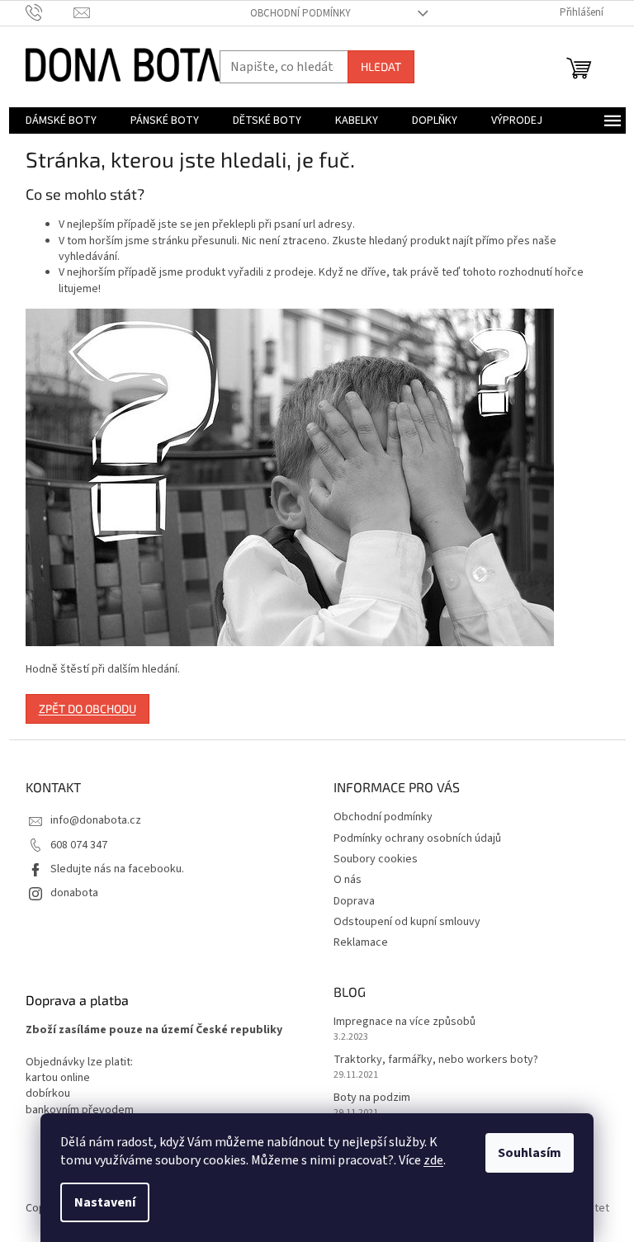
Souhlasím (529, 1153)
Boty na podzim (372, 1098)
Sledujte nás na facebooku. (117, 869)
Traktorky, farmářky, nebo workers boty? (436, 1060)
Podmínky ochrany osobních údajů (417, 838)
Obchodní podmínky (300, 13)
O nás (348, 879)
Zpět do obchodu (87, 708)
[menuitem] (61, 120)
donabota (74, 893)
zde (433, 1160)
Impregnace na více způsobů (405, 1022)
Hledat (381, 66)
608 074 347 (78, 845)
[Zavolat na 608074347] (50, 12)
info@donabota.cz (95, 820)
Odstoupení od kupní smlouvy (407, 922)
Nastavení (104, 1202)
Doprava (354, 901)
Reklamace (361, 942)
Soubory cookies (376, 859)
